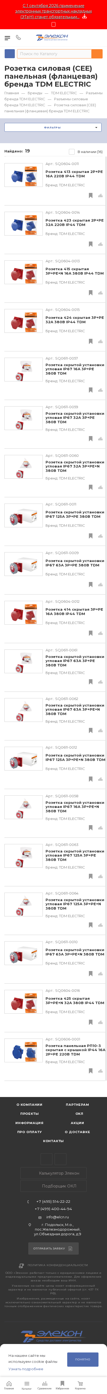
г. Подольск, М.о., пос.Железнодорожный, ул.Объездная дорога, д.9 (57, 1229)
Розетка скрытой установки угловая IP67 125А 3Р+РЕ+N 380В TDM (75, 904)
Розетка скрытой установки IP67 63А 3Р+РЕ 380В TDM (75, 563)
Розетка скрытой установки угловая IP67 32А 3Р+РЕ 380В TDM (75, 417)
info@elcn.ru (57, 1217)
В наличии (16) (90, 151)
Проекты (29, 1114)
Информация (29, 1123)
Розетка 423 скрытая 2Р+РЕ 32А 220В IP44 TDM (75, 222)
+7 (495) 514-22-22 (53, 1202)
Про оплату (29, 1132)
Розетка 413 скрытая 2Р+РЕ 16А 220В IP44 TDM (74, 174)
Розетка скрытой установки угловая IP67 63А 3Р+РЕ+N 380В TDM (75, 709)
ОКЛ (78, 1114)
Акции (77, 1123)
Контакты (53, 1141)
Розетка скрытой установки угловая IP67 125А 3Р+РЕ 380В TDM (75, 855)
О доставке (77, 1132)
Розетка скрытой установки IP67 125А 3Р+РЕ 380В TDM (75, 514)
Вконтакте (60, 1159)
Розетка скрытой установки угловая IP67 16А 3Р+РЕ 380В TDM (75, 369)
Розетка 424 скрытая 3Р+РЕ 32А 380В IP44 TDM (75, 320)
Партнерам (77, 1105)
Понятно (82, 1359)
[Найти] (97, 53)
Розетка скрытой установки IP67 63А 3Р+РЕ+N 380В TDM (75, 952)
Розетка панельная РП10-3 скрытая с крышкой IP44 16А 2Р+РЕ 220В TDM (75, 1050)
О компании (29, 1105)
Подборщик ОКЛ (59, 1186)
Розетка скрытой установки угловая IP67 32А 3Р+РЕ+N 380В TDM (75, 466)
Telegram (46, 1159)
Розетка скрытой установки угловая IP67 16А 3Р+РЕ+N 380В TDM (75, 807)
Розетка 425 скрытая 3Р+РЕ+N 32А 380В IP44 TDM (75, 1000)
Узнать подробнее (26, 1369)
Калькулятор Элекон (58, 1173)
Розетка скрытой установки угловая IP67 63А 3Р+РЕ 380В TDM (75, 661)
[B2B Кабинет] (99, 38)
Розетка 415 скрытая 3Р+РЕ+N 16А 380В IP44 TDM (75, 271)
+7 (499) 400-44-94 (53, 1209)
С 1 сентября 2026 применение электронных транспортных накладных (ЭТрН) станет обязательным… (53, 11)
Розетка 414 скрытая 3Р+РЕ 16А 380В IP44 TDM (74, 611)
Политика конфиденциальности (58, 1265)
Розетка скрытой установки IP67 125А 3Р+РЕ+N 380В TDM (75, 757)
